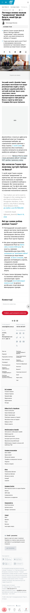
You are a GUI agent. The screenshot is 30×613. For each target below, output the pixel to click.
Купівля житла (9, 507)
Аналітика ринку (9, 505)
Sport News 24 (5, 7)
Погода (7, 403)
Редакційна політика (7, 356)
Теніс (6, 522)
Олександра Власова (11, 23)
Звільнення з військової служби (13, 432)
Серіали (7, 480)
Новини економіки (11, 450)
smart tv (7, 563)
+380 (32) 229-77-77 (12, 588)
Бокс (6, 517)
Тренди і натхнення (10, 509)
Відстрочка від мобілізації (12, 441)
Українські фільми (10, 474)
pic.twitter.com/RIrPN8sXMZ (14, 208)
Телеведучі (5, 362)
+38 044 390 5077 (20, 326)
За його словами (17, 258)
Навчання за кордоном (11, 497)
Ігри (17, 380)
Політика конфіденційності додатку (20, 352)
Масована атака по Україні (12, 419)
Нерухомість (9, 503)
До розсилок (10, 548)
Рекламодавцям (6, 365)
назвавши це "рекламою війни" (16, 253)
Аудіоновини (8, 400)
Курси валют (8, 455)
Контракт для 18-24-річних (12, 438)
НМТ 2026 (7, 493)
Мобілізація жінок (10, 436)
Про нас (4, 351)
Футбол (7, 519)
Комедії (7, 478)
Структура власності (21, 372)
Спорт (7, 515)
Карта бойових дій (10, 413)
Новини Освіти (9, 486)
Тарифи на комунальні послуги (13, 459)
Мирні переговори (10, 415)
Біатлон (7, 524)
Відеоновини (8, 398)
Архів (17, 374)
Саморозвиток (9, 495)
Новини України (9, 394)
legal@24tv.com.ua (21, 590)
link (16, 333)
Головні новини (9, 391)
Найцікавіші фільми (10, 471)
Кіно (6, 469)
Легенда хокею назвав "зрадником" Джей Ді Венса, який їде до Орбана (24, 7)
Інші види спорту (15, 7)
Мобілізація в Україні (12, 429)
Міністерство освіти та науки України (15, 488)
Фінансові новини (10, 457)
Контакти (18, 366)
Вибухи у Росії (8, 422)
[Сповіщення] (28, 2)
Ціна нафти (8, 452)
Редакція (4, 354)
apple (18, 559)
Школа (6, 490)
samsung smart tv (18, 563)
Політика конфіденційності (6, 372)
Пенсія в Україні (9, 464)
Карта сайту (19, 377)
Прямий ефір (8, 396)
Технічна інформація (21, 363)
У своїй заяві (17, 146)
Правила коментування (20, 361)
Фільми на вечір (9, 476)
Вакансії (18, 369)
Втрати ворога (9, 424)
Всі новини (8, 389)
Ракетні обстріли (9, 410)
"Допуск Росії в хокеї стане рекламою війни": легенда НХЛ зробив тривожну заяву (14, 158)
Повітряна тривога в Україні (12, 417)
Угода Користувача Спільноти (21, 357)
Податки (7, 461)
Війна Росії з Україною (12, 408)
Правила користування (5, 368)
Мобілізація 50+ (9, 434)
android (7, 559)
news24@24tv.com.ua (8, 326)
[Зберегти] (26, 52)
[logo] (11, 2)
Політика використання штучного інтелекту (7, 376)
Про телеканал (6, 359)
